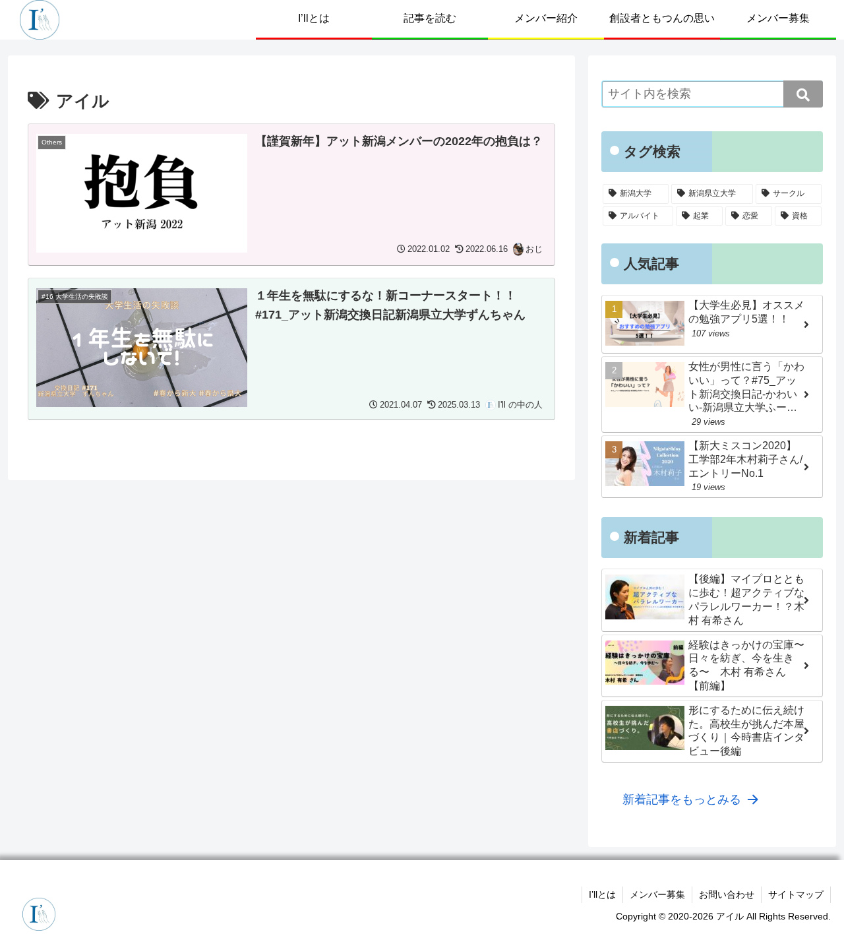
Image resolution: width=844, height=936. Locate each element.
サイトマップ (796, 894)
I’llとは (602, 894)
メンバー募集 (657, 894)
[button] (803, 94)
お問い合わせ (726, 894)
